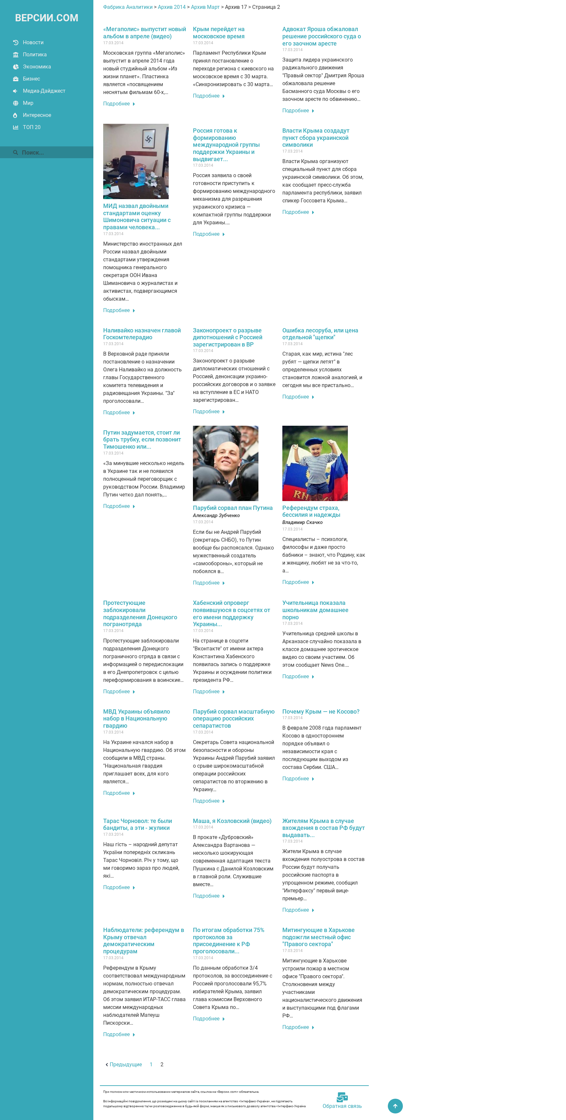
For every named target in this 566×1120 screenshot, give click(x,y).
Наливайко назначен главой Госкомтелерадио (142, 334)
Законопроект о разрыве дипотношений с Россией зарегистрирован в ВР (227, 337)
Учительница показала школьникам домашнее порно (315, 609)
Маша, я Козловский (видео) (232, 820)
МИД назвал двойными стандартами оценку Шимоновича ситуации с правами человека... (137, 216)
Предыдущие (126, 1064)
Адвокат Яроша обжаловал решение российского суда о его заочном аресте (321, 36)
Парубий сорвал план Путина (233, 507)
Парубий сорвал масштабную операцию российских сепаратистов (234, 718)
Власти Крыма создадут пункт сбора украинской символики (315, 137)
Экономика (37, 67)
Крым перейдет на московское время (219, 33)
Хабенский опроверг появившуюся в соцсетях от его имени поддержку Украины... (231, 613)
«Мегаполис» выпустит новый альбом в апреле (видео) (144, 33)
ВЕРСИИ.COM (46, 18)
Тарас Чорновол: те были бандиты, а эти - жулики (137, 824)
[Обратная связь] (342, 1097)
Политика (35, 54)
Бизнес (31, 79)
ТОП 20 (32, 127)
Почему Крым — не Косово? (321, 711)
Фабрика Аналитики (128, 7)
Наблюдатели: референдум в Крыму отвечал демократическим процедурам (143, 940)
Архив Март (205, 7)
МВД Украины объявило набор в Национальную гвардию (136, 718)
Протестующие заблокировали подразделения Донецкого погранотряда (140, 613)
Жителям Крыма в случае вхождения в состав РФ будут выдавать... (323, 827)
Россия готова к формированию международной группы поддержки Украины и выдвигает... (226, 144)
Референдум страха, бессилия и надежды (311, 511)
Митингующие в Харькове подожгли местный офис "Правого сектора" (318, 936)
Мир (28, 103)
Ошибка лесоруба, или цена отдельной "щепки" (320, 334)
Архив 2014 (172, 7)
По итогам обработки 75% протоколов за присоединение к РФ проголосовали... (228, 940)
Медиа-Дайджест (44, 91)
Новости (33, 42)
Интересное (37, 115)
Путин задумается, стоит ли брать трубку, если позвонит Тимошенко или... (142, 439)
